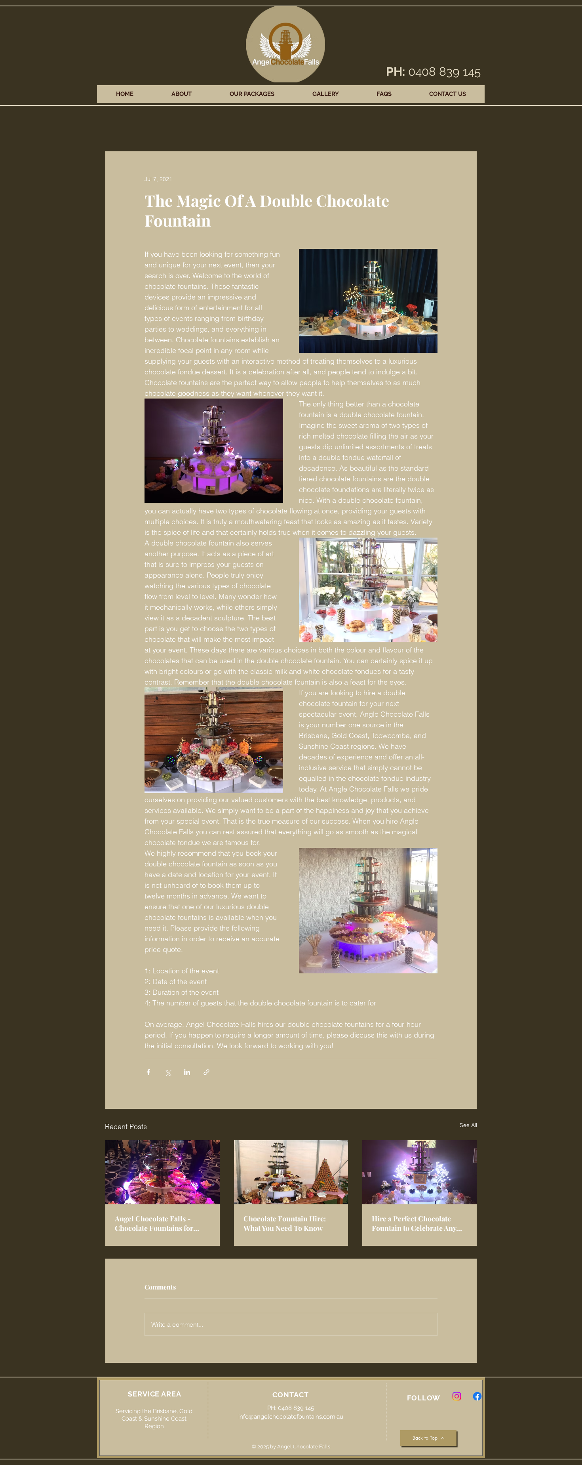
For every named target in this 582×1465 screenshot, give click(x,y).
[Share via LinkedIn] (187, 1072)
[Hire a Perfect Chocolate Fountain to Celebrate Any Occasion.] (419, 1172)
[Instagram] (456, 1396)
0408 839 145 (444, 71)
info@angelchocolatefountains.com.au (290, 1416)
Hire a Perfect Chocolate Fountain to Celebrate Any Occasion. (414, 1223)
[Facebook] (477, 1396)
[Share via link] (206, 1072)
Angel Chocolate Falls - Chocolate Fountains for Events (154, 1223)
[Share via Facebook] (148, 1072)
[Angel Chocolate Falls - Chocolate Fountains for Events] (162, 1172)
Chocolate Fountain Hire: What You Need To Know (284, 1223)
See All (468, 1125)
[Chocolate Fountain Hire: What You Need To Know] (291, 1172)
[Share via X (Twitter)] (167, 1072)
